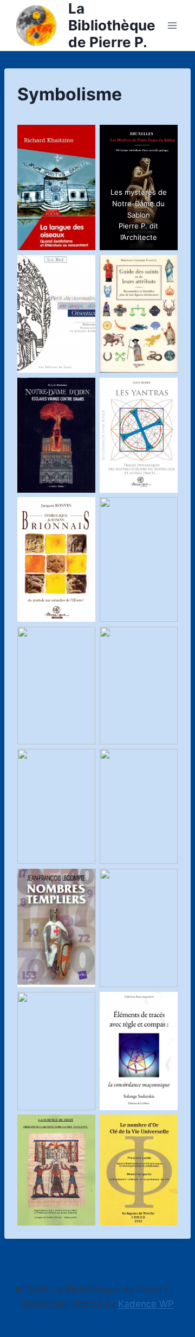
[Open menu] (172, 25)
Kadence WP (146, 1303)
